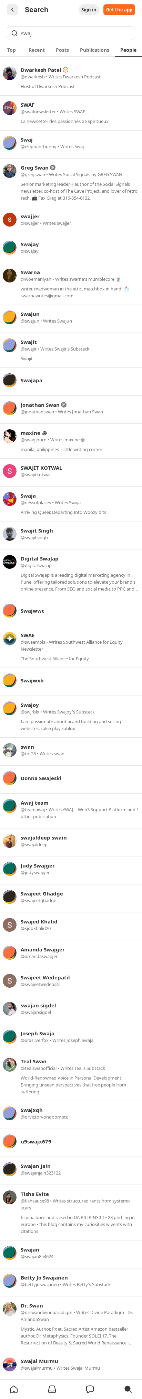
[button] (13, 1389)
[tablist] (71, 50)
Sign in (89, 10)
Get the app (119, 10)
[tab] (11, 50)
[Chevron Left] (12, 9)
